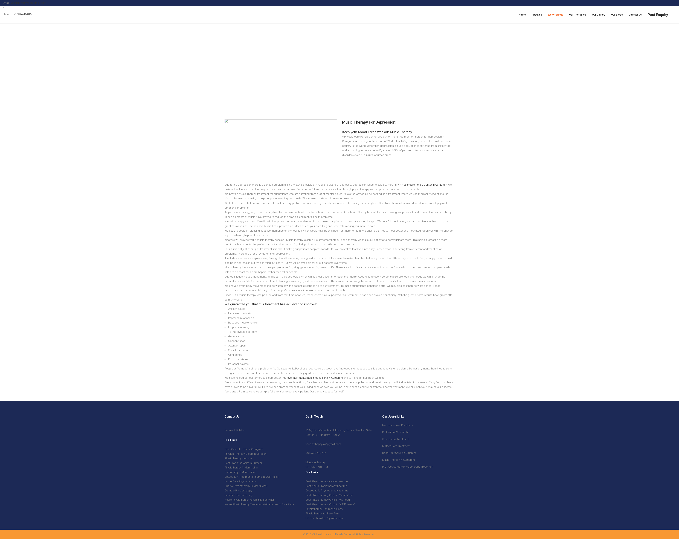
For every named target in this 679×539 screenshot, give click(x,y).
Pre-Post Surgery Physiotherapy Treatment (407, 466)
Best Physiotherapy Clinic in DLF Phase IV (330, 504)
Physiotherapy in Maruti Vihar (242, 467)
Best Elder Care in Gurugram (399, 452)
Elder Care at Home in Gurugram (244, 449)
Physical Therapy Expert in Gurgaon (245, 453)
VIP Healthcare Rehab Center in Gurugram (422, 184)
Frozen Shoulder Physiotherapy (324, 518)
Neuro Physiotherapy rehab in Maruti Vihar (249, 499)
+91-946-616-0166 (22, 14)
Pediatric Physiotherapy (239, 495)
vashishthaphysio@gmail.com (28, 2)
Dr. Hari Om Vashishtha (395, 432)
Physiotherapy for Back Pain (322, 513)
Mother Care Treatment (396, 446)
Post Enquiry (658, 15)
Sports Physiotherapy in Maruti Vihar (246, 486)
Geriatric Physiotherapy (238, 490)
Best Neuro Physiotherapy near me (326, 486)
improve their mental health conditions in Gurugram (312, 377)
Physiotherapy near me (238, 458)
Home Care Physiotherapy (240, 481)
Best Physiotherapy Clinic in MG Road (328, 499)
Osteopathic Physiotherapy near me (327, 490)
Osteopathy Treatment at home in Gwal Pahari (252, 476)
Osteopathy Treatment (395, 439)
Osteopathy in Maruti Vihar (240, 472)
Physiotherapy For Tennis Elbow (324, 509)
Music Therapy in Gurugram (398, 459)
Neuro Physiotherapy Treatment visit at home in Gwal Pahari (260, 504)
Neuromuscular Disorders (397, 425)
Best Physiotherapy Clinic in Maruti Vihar (329, 495)
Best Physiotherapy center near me (327, 481)
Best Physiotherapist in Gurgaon (244, 463)
